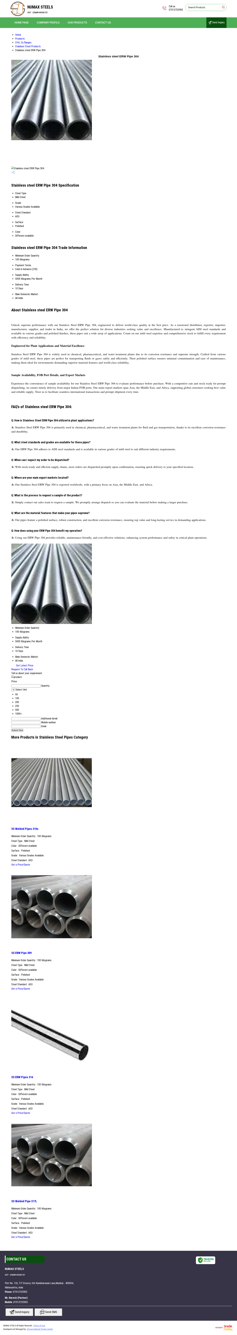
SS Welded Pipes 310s (24, 829)
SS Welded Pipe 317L (24, 1201)
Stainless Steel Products (28, 46)
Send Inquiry (218, 22)
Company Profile (48, 22)
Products (20, 38)
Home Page (22, 22)
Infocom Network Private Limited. (40, 1329)
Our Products (77, 22)
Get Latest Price (24, 665)
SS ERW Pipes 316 (22, 1077)
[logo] (17, 15)
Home (18, 34)
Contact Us (103, 22)
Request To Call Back (22, 669)
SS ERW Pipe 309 (21, 953)
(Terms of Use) (39, 1326)
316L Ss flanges (23, 42)
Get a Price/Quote (20, 864)
